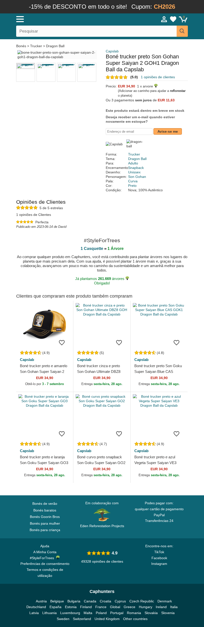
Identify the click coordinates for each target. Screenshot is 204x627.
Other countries (135, 619)
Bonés (21, 46)
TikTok (159, 552)
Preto (132, 186)
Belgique (57, 601)
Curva (133, 181)
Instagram (159, 564)
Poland (101, 613)
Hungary (145, 607)
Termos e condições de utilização (45, 573)
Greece (129, 607)
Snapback (136, 168)
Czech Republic (141, 601)
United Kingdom (107, 619)
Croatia (105, 601)
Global (115, 607)
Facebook (159, 558)
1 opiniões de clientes (158, 77)
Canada (90, 601)
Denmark (164, 601)
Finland (86, 607)
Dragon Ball (55, 46)
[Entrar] (164, 19)
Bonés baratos (44, 510)
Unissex (134, 172)
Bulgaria (73, 601)
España (55, 607)
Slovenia (168, 613)
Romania (134, 613)
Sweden (63, 619)
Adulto (133, 163)
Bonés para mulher (45, 523)
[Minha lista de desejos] (173, 19)
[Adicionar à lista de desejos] (61, 342)
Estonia (71, 607)
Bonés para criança (45, 530)
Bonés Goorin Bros (45, 517)
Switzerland (82, 619)
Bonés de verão (44, 504)
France (100, 607)
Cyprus (120, 601)
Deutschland (36, 607)
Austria (41, 601)
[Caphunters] (64, 18)
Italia (174, 607)
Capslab (112, 51)
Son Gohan (137, 177)
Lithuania (49, 613)
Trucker (36, 46)
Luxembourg (70, 613)
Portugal (116, 613)
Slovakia (151, 613)
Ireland (161, 607)
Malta (88, 613)
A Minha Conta (44, 552)
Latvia (34, 613)
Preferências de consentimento (44, 564)
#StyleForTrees (43, 558)
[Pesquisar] (182, 31)
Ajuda (44, 546)
